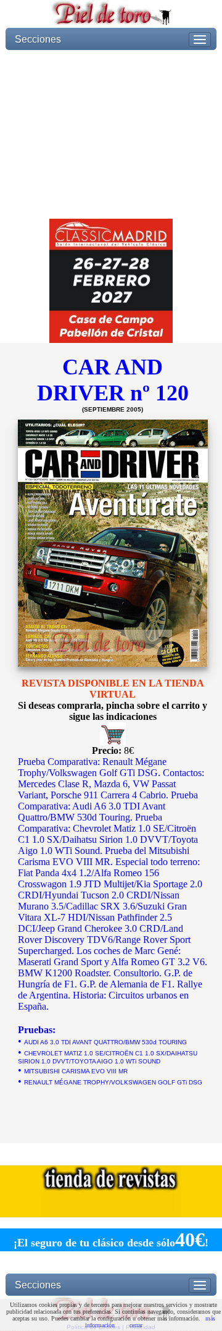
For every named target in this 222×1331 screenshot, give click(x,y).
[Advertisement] (111, 134)
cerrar (136, 1325)
